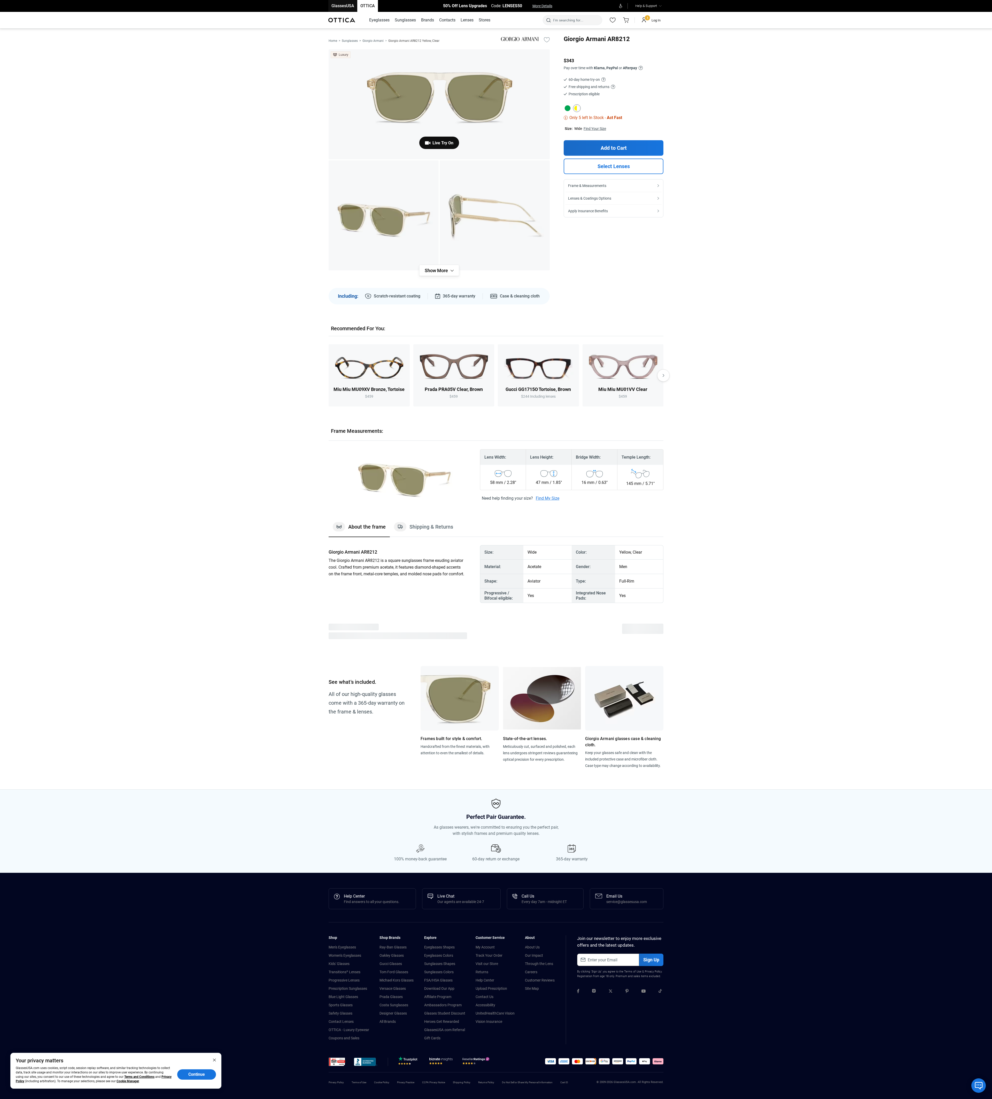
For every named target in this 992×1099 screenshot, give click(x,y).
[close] (214, 1060)
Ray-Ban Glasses (393, 947)
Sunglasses (350, 41)
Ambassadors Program (443, 1005)
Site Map (532, 988)
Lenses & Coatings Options (589, 198)
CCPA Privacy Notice (433, 1082)
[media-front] (439, 104)
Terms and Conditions (139, 1077)
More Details (542, 6)
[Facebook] (578, 992)
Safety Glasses (340, 1013)
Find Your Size (595, 129)
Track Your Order (489, 955)
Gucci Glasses (390, 964)
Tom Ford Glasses (393, 972)
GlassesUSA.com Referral (444, 1030)
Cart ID (564, 1082)
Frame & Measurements (587, 186)
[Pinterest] (627, 992)
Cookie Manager (128, 1081)
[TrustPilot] (408, 1062)
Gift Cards (432, 1038)
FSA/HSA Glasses (438, 980)
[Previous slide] (328, 375)
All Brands (387, 1021)
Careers (531, 972)
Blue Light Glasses (343, 997)
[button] (337, 1062)
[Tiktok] (660, 992)
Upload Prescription (491, 988)
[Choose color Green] (567, 108)
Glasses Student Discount (444, 1013)
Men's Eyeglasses (342, 947)
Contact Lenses (341, 1021)
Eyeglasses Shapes (439, 947)
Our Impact (534, 955)
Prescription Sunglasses (348, 988)
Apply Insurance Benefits (588, 211)
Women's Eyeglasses (345, 955)
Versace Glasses (392, 988)
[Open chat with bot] (978, 1085)
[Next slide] (663, 375)
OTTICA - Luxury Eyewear (349, 1030)
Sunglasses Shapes (439, 964)
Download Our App (439, 988)
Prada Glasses (391, 997)
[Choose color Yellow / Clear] (577, 108)
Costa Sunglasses (393, 1005)
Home (333, 41)
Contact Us (484, 997)
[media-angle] (384, 215)
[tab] (359, 529)
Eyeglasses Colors (438, 955)
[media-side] (495, 215)
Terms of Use (632, 971)
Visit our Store (487, 964)
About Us (532, 947)
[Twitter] (611, 992)
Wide (578, 129)
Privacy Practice (405, 1082)
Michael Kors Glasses (396, 980)
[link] (341, 20)
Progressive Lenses (344, 980)
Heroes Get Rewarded (441, 1021)
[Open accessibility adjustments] (620, 6)
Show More (436, 270)
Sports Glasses (341, 1005)
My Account (485, 947)
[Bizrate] (441, 1062)
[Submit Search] (548, 20)
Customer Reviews (540, 980)
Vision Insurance (489, 1021)
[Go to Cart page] (626, 20)
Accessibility (485, 1005)
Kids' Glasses (339, 964)
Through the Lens (539, 964)
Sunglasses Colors (439, 972)
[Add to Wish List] (546, 39)
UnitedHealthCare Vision (495, 1013)
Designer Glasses (393, 1013)
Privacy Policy (653, 971)
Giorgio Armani (373, 41)
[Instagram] (594, 992)
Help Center (485, 980)
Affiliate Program (437, 997)
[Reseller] (476, 1062)
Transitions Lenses (344, 972)
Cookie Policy (381, 1082)
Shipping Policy (461, 1082)
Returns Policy (486, 1082)
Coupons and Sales (344, 1038)
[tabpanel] (496, 574)
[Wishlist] (612, 20)
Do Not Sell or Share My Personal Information (527, 1082)
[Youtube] (643, 992)
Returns (482, 972)
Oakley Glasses (391, 955)
